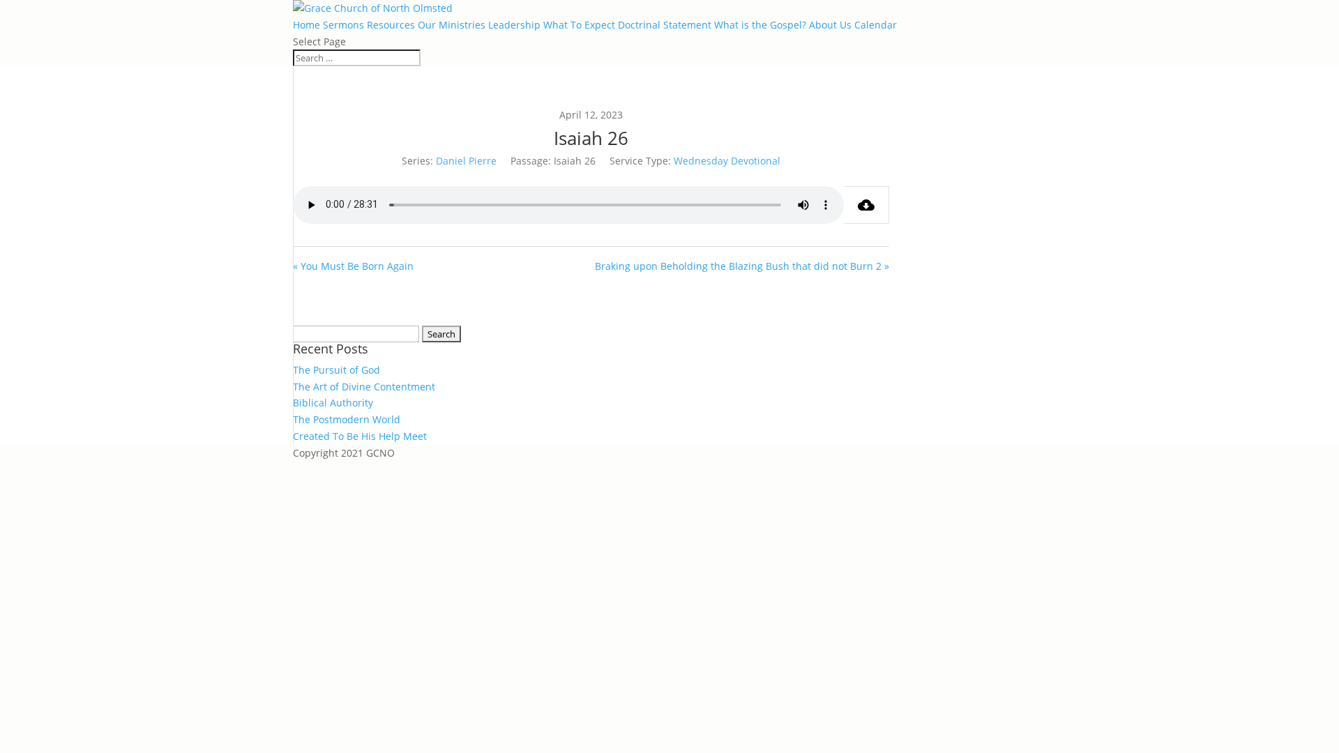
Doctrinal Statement (664, 24)
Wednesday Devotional (727, 160)
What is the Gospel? (760, 24)
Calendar (875, 24)
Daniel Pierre (466, 160)
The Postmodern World (346, 419)
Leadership (514, 24)
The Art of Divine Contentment (364, 386)
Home (306, 24)
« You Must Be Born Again (353, 266)
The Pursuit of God (336, 369)
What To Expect (579, 24)
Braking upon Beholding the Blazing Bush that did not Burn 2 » (741, 266)
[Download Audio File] (866, 205)
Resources (391, 24)
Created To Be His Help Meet (360, 436)
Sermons (343, 24)
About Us (830, 24)
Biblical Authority (333, 402)
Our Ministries (451, 24)
